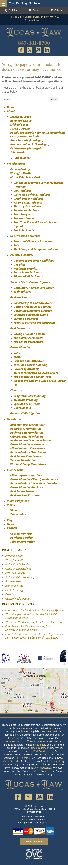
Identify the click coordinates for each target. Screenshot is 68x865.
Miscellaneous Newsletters (27, 448)
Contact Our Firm (21, 533)
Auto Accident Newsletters (27, 424)
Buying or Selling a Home (29, 334)
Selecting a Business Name (31, 315)
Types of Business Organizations (34, 322)
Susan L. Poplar (20, 128)
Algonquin (24, 728)
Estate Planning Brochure (26, 487)
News (10, 524)
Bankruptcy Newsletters (26, 428)
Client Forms (15, 470)
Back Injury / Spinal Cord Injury (34, 287)
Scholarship (17, 152)
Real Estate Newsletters (25, 456)
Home (10, 107)
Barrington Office (21, 537)
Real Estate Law (20, 328)
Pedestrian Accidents (27, 210)
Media (11, 505)
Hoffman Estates (33, 741)
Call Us (13, 10)
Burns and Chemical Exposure (33, 241)
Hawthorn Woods (13, 741)
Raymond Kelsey (21, 120)
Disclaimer (40, 816)
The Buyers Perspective (28, 338)
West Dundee (40, 751)
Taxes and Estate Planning (30, 365)
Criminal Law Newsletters (26, 436)
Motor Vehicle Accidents (25, 177)
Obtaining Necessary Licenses (33, 311)
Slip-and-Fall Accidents (28, 276)
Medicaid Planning (25, 400)
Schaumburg (57, 761)
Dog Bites (20, 264)
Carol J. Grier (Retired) (24, 136)
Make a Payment (18, 501)
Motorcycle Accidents (27, 206)
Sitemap (42, 819)
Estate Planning (20, 347)
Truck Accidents (24, 230)
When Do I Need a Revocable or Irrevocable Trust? (33, 622)
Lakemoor (43, 747)
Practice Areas (16, 163)
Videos (14, 510)
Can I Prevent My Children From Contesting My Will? (34, 610)
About (11, 111)
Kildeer (41, 744)
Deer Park (52, 731)
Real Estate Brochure (23, 491)
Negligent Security (25, 268)
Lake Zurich (30, 747)
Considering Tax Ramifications (33, 303)
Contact (12, 528)
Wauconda (45, 767)
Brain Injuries (22, 291)
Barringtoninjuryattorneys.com (33, 822)
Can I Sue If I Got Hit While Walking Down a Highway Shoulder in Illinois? (29, 628)
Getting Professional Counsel (32, 307)
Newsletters (15, 419)
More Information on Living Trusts (36, 373)
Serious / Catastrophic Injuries (30, 282)
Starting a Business (26, 319)
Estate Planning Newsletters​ (28, 444)
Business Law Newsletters (27, 432)
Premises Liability (21, 255)
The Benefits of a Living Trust (32, 377)
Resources (27, 816)
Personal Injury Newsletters (28, 452)
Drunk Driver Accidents (28, 198)
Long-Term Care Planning (29, 396)
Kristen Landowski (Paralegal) (29, 144)
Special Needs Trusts (27, 404)
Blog (10, 520)
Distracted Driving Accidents (32, 194)
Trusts (18, 357)
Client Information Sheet (26, 475)
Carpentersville (11, 761)
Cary (42, 731)
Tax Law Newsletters (23, 460)
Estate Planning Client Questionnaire (34, 479)
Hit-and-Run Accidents (28, 202)
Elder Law (16, 390)
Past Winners (22, 158)
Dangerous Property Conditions (34, 260)
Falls (17, 245)
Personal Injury (20, 169)
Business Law (18, 297)
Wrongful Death (20, 173)
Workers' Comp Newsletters (28, 464)
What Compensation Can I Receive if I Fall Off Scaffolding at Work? (31, 616)
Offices (58, 10)
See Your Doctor (24, 218)
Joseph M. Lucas (20, 117)
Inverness (58, 741)
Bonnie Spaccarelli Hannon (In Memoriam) (37, 132)
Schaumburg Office (22, 541)
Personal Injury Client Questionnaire (33, 483)
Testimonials (18, 514)
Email (35, 10)
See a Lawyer (22, 214)
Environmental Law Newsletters (30, 440)
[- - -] (3, 3)
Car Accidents (22, 190)
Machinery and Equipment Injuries (36, 249)
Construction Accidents (25, 236)
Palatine (25, 757)
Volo (36, 767)
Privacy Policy (28, 819)
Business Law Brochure (25, 495)
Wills (17, 353)
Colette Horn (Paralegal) (26, 148)
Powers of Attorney (26, 369)
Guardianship (22, 408)
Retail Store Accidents (28, 272)
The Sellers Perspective (28, 342)
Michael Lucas (19, 124)
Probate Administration (29, 361)
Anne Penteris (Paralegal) (26, 140)
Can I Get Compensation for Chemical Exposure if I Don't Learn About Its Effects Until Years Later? (34, 635)
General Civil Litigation (25, 413)
